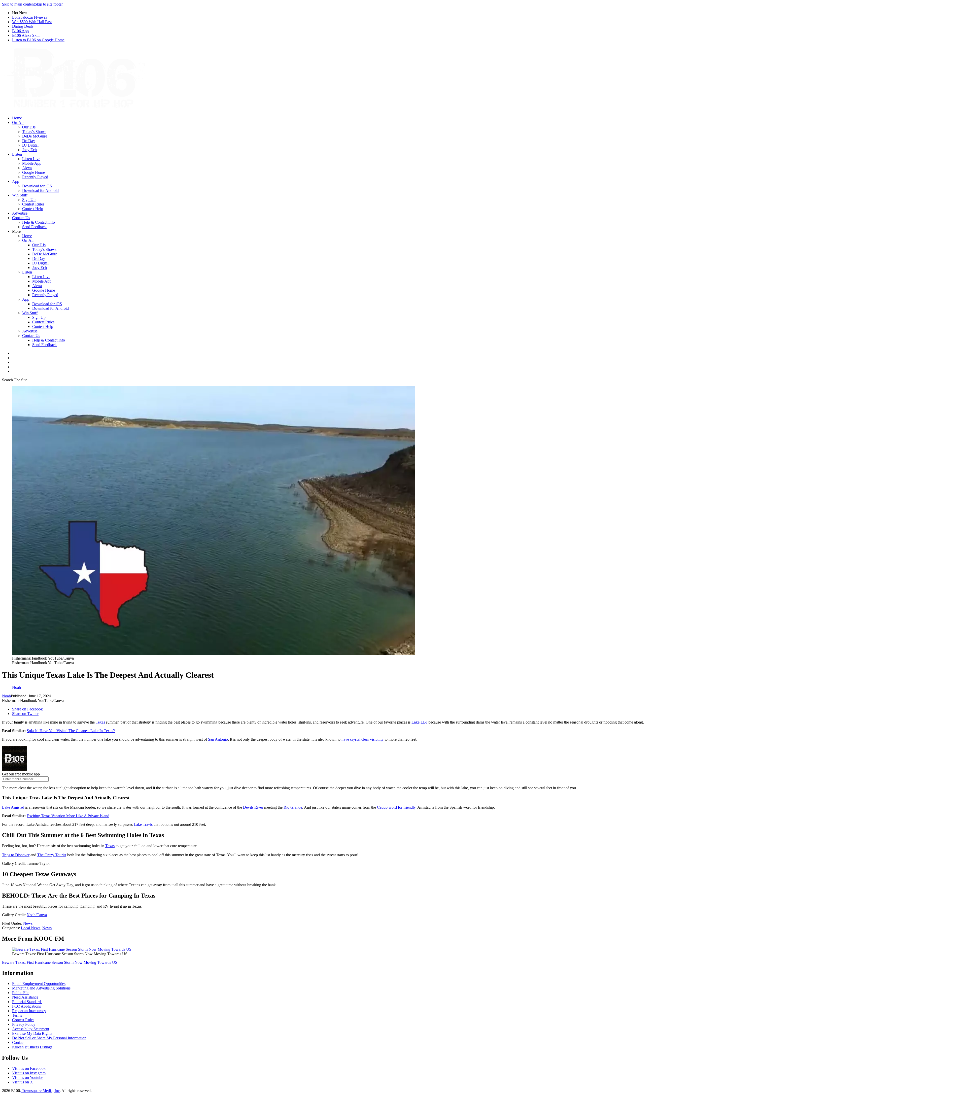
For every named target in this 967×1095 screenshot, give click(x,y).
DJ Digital (30, 145)
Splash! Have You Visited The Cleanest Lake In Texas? (71, 731)
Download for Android (40, 190)
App (15, 181)
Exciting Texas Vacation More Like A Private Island (68, 816)
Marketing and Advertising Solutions (41, 988)
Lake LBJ (419, 722)
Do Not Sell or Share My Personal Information (49, 1038)
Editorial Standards (27, 1002)
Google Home (33, 172)
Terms (17, 1015)
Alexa (27, 168)
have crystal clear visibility (362, 739)
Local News (30, 928)
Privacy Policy (23, 1024)
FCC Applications (26, 1006)
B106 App (20, 31)
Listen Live (31, 159)
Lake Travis (143, 824)
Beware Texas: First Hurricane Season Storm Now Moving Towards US (59, 962)
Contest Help (32, 209)
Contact (18, 1042)
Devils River (253, 807)
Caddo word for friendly (396, 807)
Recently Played (35, 177)
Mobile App (31, 163)
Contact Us (21, 218)
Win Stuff (19, 195)
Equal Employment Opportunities (38, 983)
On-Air (18, 122)
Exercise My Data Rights (32, 1033)
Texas (100, 722)
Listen (17, 154)
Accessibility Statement (30, 1029)
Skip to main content (18, 4)
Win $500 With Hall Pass (32, 22)
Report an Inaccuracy (29, 1011)
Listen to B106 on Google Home (38, 40)
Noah (6, 696)
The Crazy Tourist (51, 855)
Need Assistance (25, 997)
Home (17, 118)
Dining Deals (22, 26)
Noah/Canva (37, 915)
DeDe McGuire (34, 136)
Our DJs (29, 127)
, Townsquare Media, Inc (40, 1090)
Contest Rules (33, 204)
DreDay (28, 141)
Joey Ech (29, 150)
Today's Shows (34, 131)
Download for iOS (37, 186)
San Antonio (218, 739)
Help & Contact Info (38, 222)
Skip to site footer (49, 4)
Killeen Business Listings (32, 1047)
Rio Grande (293, 807)
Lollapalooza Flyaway (30, 17)
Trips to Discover (15, 855)
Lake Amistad (13, 807)
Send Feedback (34, 227)
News (27, 923)
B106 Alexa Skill (26, 35)
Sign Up (29, 199)
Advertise (19, 213)
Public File (20, 992)
